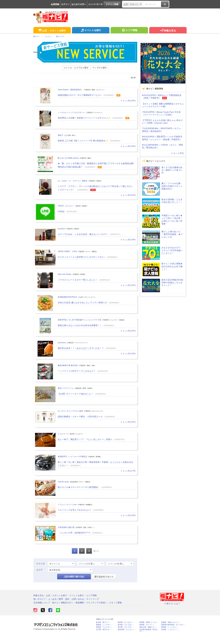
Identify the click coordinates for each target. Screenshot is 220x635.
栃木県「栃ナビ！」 (103, 622)
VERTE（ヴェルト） (66, 206)
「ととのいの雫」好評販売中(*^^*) (74, 533)
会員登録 (55, 4)
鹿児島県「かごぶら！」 (127, 629)
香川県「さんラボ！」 (126, 627)
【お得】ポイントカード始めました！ (75, 394)
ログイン (65, 4)
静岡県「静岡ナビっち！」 (149, 622)
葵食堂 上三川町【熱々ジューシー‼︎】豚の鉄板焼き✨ (83, 140)
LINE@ (61, 211)
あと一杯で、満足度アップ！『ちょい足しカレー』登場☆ (85, 439)
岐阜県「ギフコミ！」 (147, 625)
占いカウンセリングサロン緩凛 (70, 411)
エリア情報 (131, 30)
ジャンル (40, 563)
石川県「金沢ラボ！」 (104, 629)
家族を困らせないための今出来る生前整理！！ (80, 325)
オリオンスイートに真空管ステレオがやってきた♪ (81, 257)
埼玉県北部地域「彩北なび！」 (148, 630)
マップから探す (99, 67)
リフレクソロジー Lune (67, 505)
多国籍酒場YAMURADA (67, 297)
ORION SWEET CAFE (67, 251)
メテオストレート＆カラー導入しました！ (78, 280)
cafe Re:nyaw (63, 482)
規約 (67, 599)
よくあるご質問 (55, 599)
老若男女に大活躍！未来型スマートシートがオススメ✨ (84, 118)
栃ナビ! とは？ (173, 603)
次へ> (96, 551)
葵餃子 (60, 135)
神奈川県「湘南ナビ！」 (148, 627)
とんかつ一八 (63, 434)
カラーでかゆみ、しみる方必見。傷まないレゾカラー (83, 234)
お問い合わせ (78, 599)
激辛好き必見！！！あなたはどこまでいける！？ (81, 348)
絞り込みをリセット (104, 576)
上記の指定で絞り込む (74, 576)
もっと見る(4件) (129, 240)
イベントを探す (92, 30)
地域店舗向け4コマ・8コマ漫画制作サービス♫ (80, 95)
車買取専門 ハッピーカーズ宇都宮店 (72, 457)
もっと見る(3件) (129, 354)
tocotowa (61, 229)
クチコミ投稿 (112, 4)
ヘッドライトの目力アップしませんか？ (76, 371)
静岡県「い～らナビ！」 (170, 627)
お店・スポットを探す (54, 30)
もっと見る (178, 153)
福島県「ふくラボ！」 (104, 625)
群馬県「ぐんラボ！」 (104, 627)
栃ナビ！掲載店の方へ (62, 602)
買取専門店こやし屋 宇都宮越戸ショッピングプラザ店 (79, 320)
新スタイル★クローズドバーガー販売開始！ (79, 487)
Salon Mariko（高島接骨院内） (70, 90)
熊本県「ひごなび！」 (126, 622)
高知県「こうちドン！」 (170, 629)
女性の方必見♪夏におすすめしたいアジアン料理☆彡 (82, 302)
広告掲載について (41, 602)
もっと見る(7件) (129, 471)
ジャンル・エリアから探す (76, 67)
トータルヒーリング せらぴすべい (71, 112)
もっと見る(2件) (129, 101)
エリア (39, 570)
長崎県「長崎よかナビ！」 (171, 622)
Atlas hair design (64, 274)
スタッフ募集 (115, 602)
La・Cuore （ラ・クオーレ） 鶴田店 (72, 181)
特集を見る (170, 30)
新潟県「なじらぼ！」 (126, 625)
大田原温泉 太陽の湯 (66, 527)
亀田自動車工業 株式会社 (68, 365)
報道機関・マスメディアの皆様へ (91, 602)
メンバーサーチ (95, 4)
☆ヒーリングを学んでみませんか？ (74, 510)
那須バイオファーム (66, 388)
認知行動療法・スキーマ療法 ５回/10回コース (80, 416)
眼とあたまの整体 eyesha (68, 158)
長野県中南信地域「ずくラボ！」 (173, 625)
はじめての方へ (79, 4)
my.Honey (62, 343)
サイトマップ (92, 599)
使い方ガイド (39, 599)
